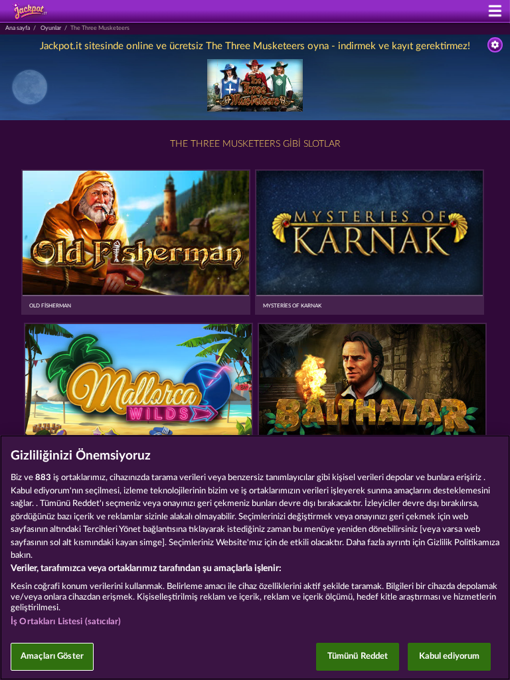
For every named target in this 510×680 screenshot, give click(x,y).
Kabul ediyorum (449, 656)
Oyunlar (51, 28)
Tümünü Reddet (357, 656)
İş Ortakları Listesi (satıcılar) (66, 622)
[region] (255, 557)
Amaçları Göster (52, 656)
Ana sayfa (17, 28)
